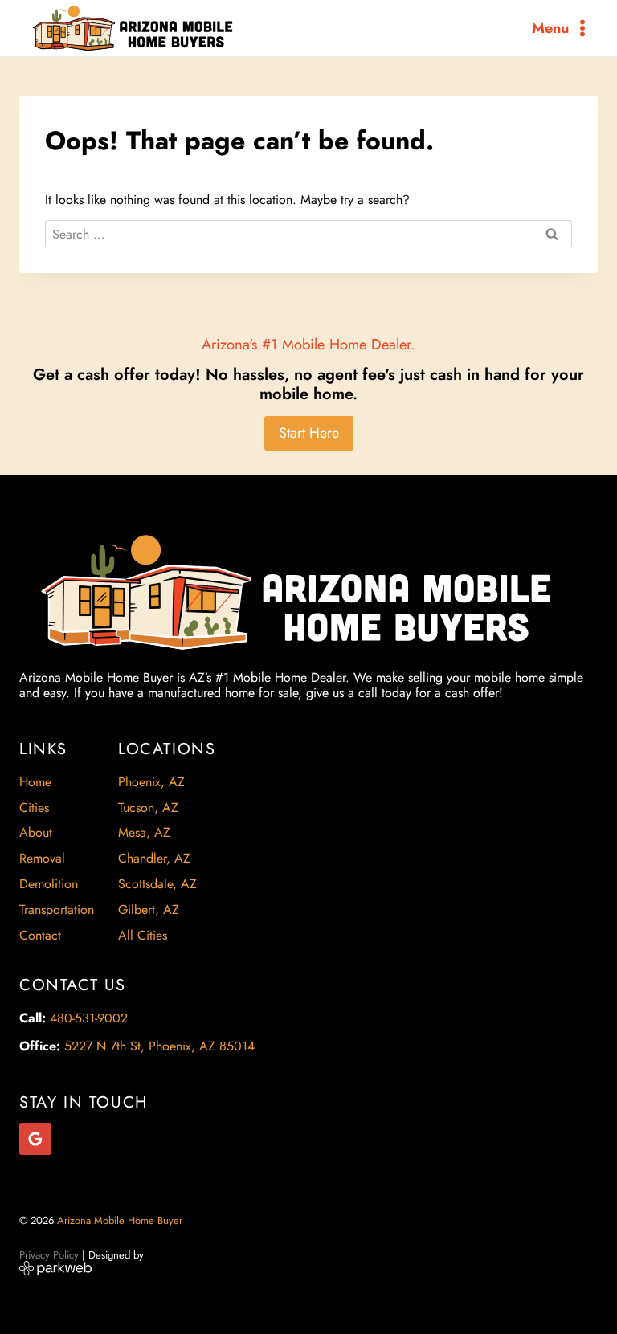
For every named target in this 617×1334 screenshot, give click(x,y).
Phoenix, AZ (151, 782)
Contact (40, 935)
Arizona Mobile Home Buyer (121, 1220)
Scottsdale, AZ (157, 884)
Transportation (56, 909)
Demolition (48, 884)
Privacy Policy (49, 1255)
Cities (34, 807)
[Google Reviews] (35, 1139)
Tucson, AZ (148, 807)
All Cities (142, 935)
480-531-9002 (89, 1018)
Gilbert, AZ (148, 909)
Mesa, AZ (144, 832)
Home (35, 782)
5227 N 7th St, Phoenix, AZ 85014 (159, 1046)
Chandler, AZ (154, 858)
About (35, 832)
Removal (42, 858)
